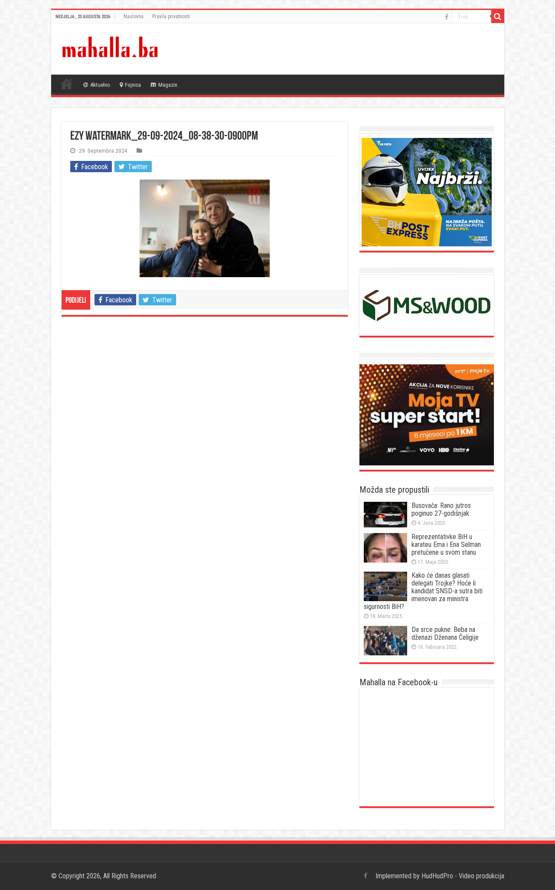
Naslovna (134, 16)
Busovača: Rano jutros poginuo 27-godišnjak (441, 509)
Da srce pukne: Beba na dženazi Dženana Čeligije (445, 633)
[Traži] (497, 16)
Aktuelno (100, 85)
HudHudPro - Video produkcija (462, 876)
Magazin (167, 85)
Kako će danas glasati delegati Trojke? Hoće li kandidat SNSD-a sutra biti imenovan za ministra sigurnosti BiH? (423, 591)
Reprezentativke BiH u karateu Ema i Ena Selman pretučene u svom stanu (446, 544)
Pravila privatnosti (171, 16)
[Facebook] (446, 17)
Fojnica (133, 85)
